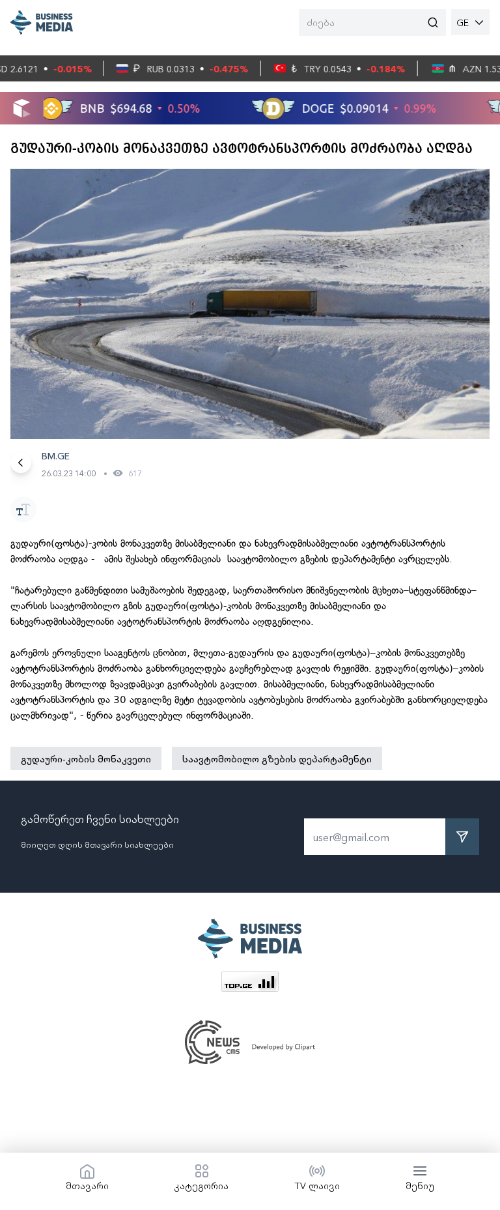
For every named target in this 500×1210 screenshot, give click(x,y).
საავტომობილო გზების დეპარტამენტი (277, 758)
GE (462, 22)
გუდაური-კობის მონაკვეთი (86, 758)
